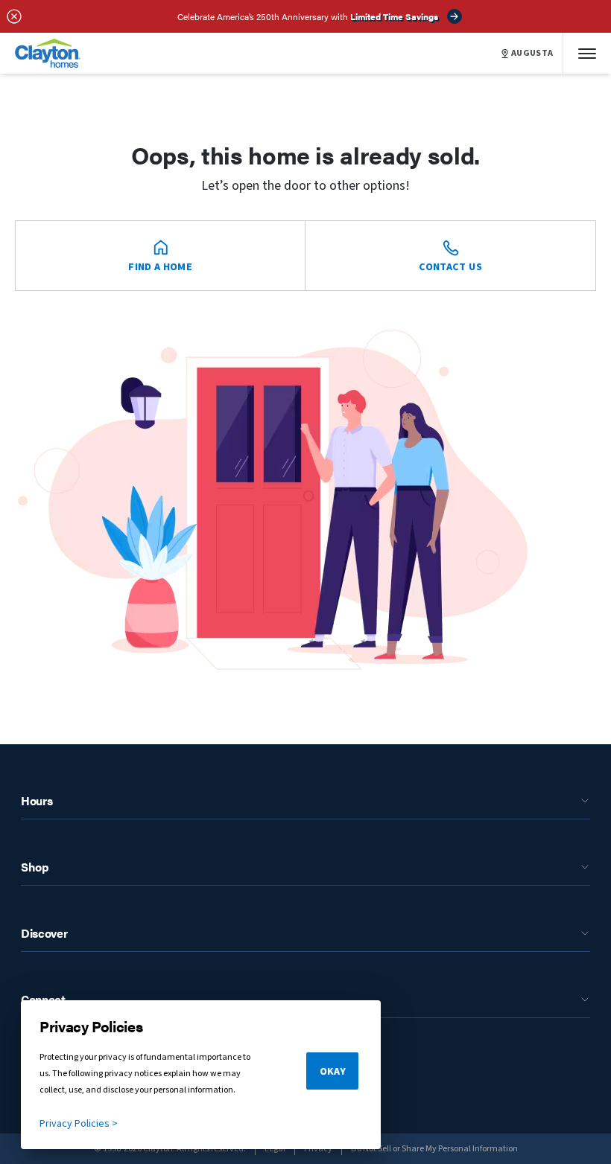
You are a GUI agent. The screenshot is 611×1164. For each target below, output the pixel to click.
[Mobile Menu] (587, 53)
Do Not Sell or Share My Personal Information (434, 1148)
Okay (333, 1071)
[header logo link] (47, 53)
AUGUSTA (532, 53)
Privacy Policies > (78, 1123)
